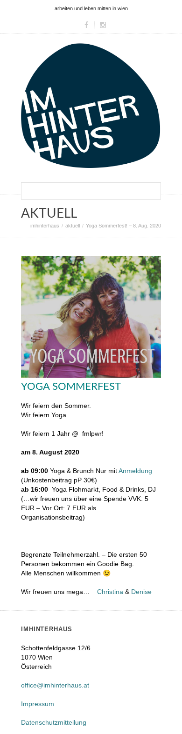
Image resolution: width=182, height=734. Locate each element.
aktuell (72, 225)
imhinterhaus (44, 225)
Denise (141, 591)
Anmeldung (135, 470)
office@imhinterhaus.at (55, 685)
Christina (110, 591)
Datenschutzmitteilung (53, 722)
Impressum (37, 703)
